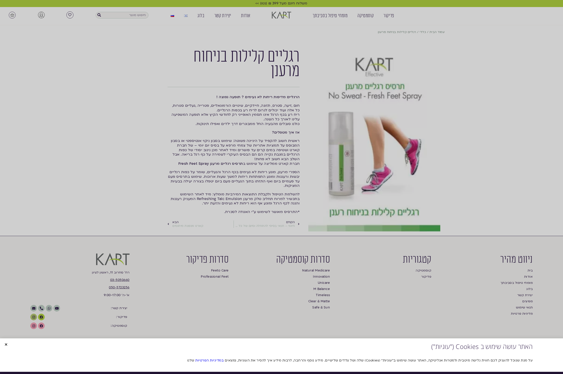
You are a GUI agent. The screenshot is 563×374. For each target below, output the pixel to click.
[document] (281, 187)
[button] (6, 344)
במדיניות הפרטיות (209, 360)
